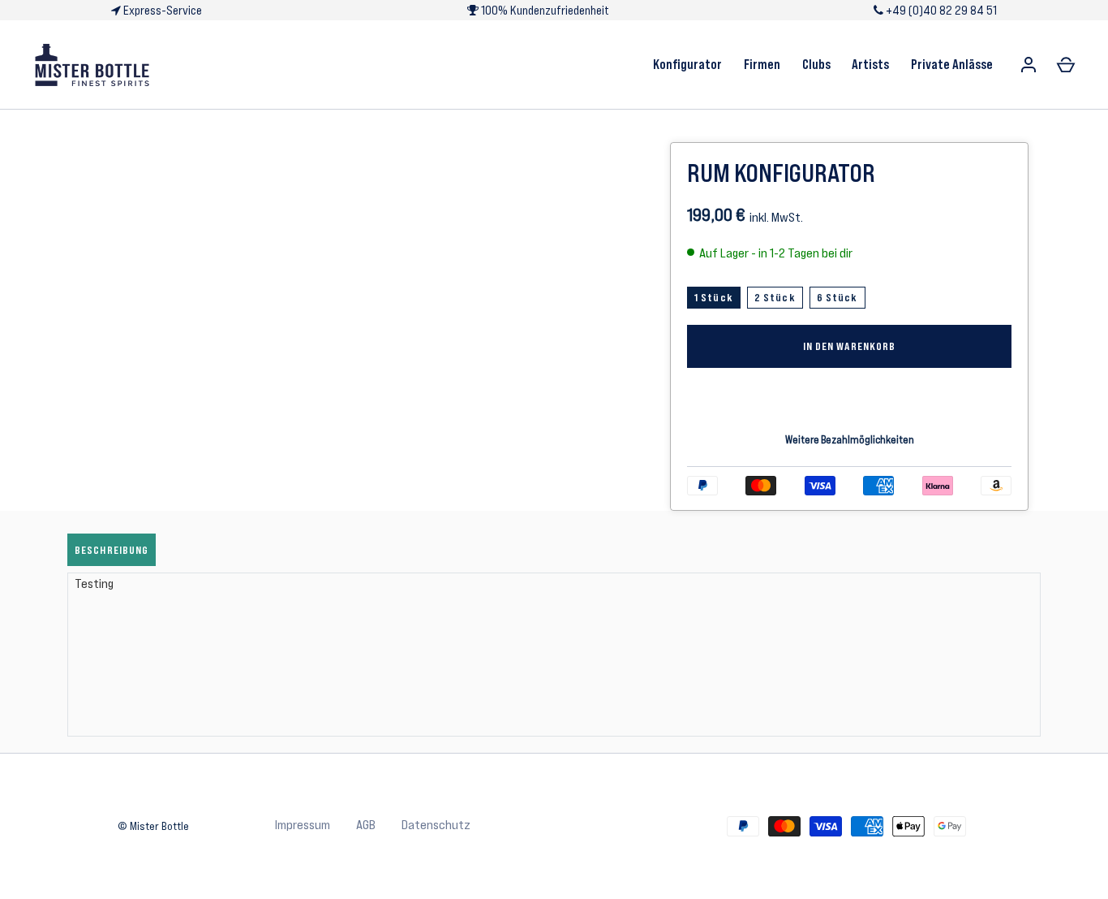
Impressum (302, 824)
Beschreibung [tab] (111, 549)
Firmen (762, 64)
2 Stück (775, 297)
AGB (366, 824)
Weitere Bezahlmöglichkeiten (849, 440)
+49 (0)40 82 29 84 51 (940, 10)
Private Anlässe (952, 64)
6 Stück (837, 297)
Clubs (816, 64)
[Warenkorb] (1066, 65)
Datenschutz (436, 824)
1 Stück (713, 297)
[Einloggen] (1028, 65)
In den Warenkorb (849, 345)
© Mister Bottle (153, 825)
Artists (870, 64)
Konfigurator (687, 64)
